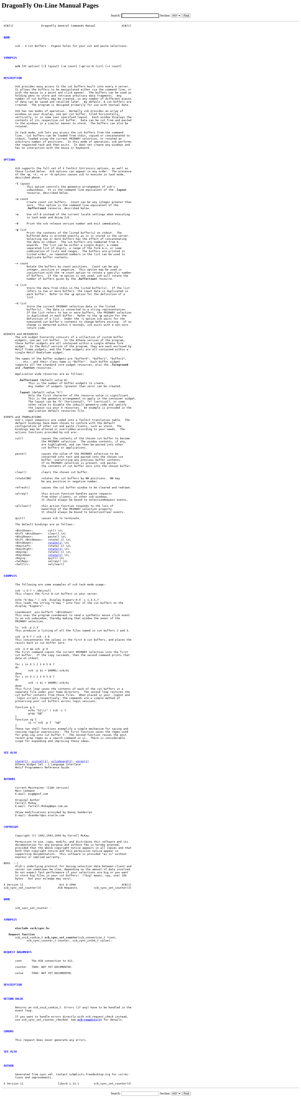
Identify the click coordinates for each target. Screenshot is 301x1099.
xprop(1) (82, 761)
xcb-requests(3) (89, 1019)
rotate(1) (55, 542)
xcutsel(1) (40, 761)
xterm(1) (21, 761)
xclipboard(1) (61, 761)
